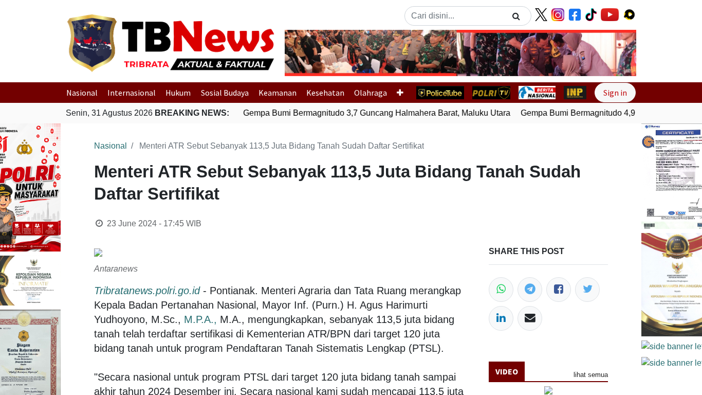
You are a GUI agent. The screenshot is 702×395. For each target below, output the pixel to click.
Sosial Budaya (225, 92)
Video (506, 371)
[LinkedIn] (501, 318)
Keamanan (277, 92)
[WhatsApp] (501, 289)
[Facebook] (558, 289)
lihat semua (591, 375)
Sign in (615, 92)
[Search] (516, 16)
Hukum (178, 92)
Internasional (131, 92)
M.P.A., (200, 319)
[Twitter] (587, 289)
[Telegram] (530, 289)
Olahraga (370, 92)
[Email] (530, 318)
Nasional (82, 92)
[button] (311, 53)
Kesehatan (325, 92)
